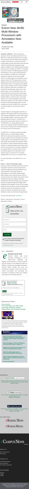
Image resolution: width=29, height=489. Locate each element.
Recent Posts (10, 251)
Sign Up (4, 291)
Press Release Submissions (6, 464)
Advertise (26, 444)
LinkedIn (2, 475)
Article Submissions (4, 463)
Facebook (2, 472)
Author (3, 251)
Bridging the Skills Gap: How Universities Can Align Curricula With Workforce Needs (14, 348)
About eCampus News (4, 452)
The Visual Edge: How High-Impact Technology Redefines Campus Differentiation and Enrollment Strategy (13, 307)
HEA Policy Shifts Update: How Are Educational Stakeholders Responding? (12, 352)
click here (18, 195)
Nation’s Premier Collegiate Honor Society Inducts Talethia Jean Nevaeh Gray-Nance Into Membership (14, 358)
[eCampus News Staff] (5, 259)
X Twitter (2, 474)
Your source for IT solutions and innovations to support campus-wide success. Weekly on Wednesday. (14, 396)
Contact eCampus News (5, 461)
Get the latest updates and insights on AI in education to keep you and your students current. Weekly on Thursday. (14, 410)
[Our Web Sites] (14, 420)
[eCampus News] (6, 1)
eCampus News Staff (15, 254)
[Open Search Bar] (21, 1)
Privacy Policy (10, 245)
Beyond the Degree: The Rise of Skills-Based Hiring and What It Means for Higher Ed (14, 343)
